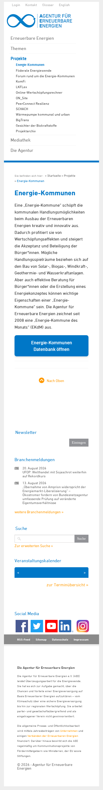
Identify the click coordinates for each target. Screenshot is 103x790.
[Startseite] (42, 20)
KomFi (20, 81)
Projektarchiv (26, 131)
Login (16, 5)
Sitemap (41, 639)
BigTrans (22, 120)
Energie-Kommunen (30, 65)
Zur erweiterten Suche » (34, 546)
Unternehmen (69, 730)
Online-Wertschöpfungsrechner (39, 92)
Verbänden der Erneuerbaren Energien (52, 735)
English (64, 5)
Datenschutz (60, 639)
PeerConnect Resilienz (32, 103)
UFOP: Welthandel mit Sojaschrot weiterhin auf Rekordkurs (54, 474)
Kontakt (31, 5)
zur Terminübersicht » (67, 584)
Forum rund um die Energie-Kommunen (45, 76)
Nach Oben (55, 380)
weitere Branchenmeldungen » (39, 512)
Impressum (81, 639)
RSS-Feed (23, 639)
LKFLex (21, 87)
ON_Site (22, 98)
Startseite (54, 176)
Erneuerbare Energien (32, 38)
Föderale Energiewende (34, 70)
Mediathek (21, 140)
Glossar (48, 5)
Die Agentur (22, 150)
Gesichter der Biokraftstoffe (36, 125)
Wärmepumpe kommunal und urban (43, 114)
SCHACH (22, 109)
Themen (18, 48)
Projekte (18, 58)
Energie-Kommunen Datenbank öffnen (51, 346)
